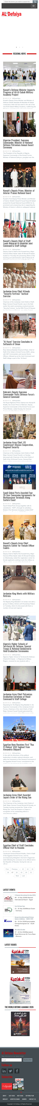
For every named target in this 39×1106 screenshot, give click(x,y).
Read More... (17, 98)
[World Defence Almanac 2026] (20, 1024)
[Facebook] (16, 1071)
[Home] (11, 14)
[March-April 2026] (20, 962)
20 (26, 872)
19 (21, 872)
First (7, 869)
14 (27, 869)
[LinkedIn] (4, 1071)
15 (32, 869)
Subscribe (13, 1084)
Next (17, 876)
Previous (14, 869)
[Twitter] (10, 1071)
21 (31, 872)
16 (8, 872)
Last (23, 876)
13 (23, 869)
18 (16, 872)
